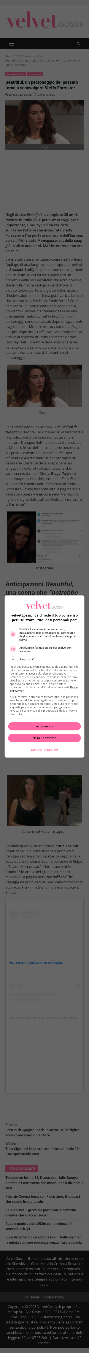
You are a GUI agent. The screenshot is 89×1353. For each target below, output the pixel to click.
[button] (44, 659)
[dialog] (45, 676)
